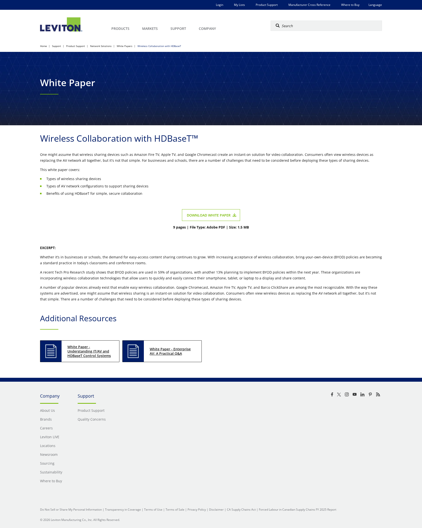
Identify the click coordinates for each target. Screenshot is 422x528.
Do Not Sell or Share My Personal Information (71, 509)
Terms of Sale (175, 509)
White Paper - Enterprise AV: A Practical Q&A (170, 351)
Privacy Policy (197, 509)
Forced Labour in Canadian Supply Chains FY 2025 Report (297, 509)
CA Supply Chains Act (241, 509)
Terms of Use (153, 509)
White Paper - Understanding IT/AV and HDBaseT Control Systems (89, 351)
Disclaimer (216, 509)
